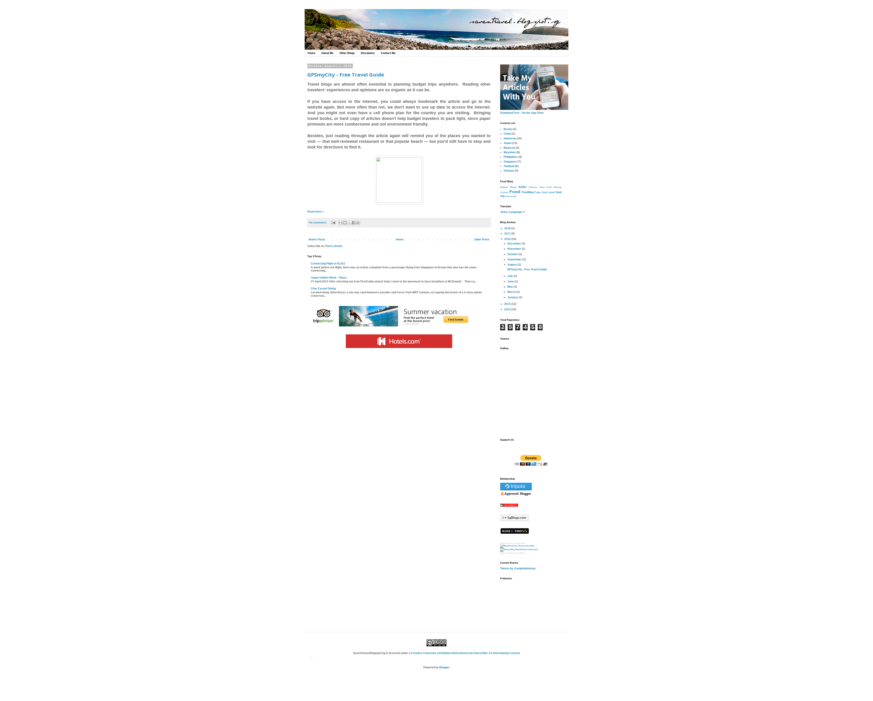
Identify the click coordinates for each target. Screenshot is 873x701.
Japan (508, 143)
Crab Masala (554, 187)
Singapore (510, 161)
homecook (511, 196)
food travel (548, 192)
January (512, 297)
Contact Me (388, 53)
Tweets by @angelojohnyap (517, 568)
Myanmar (510, 152)
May (510, 286)
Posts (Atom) (333, 246)
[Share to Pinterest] (358, 222)
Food (514, 191)
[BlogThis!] (345, 222)
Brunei (508, 129)
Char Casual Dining (323, 288)
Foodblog (528, 192)
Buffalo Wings (508, 187)
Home (311, 53)
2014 (507, 309)
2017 (507, 233)
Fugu (537, 192)
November (514, 248)
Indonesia (510, 138)
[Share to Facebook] (353, 222)
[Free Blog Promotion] (517, 546)
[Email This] (340, 222)
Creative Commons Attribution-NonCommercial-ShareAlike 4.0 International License (465, 653)
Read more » (315, 211)
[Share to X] (349, 222)
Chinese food (536, 187)
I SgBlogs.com (514, 517)
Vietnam (509, 170)
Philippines (511, 156)
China (507, 133)
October (512, 254)
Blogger (444, 667)
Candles (509, 553)
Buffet (523, 187)
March (511, 292)
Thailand (509, 166)
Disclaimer (368, 53)
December (514, 243)
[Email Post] (333, 222)
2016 (507, 239)
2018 (507, 228)
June (510, 281)
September (514, 259)
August (512, 264)
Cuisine (504, 192)
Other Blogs (347, 53)
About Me (327, 53)
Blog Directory (506, 543)
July (510, 276)
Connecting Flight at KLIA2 (328, 263)
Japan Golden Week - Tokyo (328, 277)
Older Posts (481, 239)
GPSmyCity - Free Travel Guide (345, 74)
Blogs (502, 553)
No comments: (318, 222)
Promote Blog (519, 553)
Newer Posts (317, 239)
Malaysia (509, 147)
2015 (507, 304)
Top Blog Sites (519, 543)
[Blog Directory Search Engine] (519, 549)
